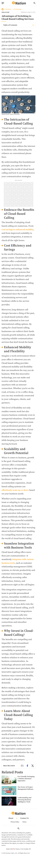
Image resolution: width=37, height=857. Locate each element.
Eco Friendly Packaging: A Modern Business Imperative (26, 779)
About (10, 818)
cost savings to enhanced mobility (17, 229)
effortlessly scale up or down (15, 490)
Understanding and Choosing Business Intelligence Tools (24, 800)
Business (8, 9)
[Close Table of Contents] (33, 25)
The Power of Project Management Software (25, 788)
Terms (24, 822)
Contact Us (24, 818)
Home (3, 9)
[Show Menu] (3, 3)
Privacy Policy (15, 822)
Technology (18, 9)
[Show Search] (34, 3)
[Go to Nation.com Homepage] (19, 3)
